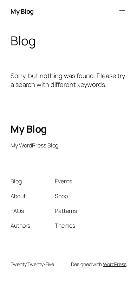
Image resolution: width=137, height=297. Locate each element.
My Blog (22, 11)
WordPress (114, 264)
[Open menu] (122, 11)
